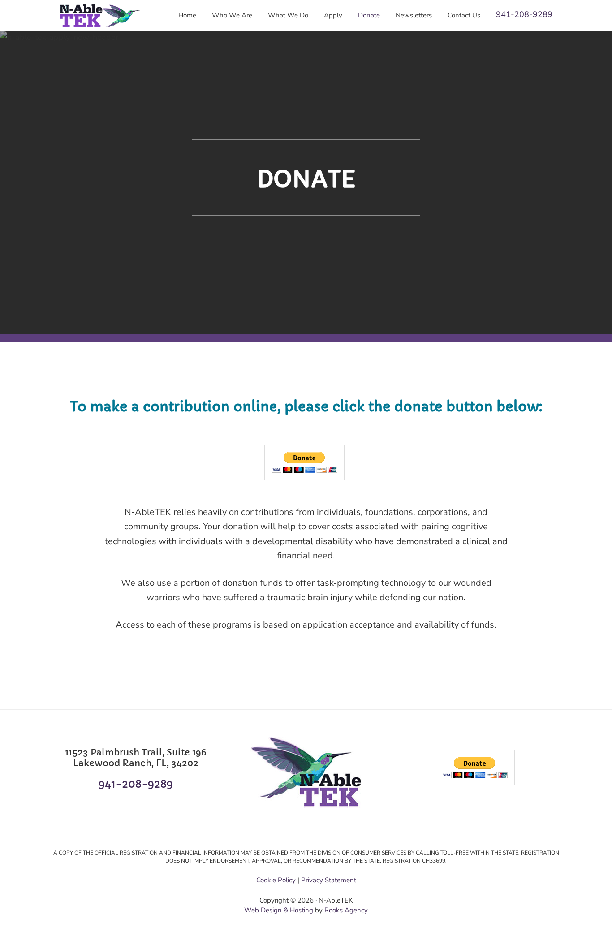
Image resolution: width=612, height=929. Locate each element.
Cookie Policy (276, 880)
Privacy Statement (328, 880)
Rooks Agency (346, 910)
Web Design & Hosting (278, 910)
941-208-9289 (524, 14)
